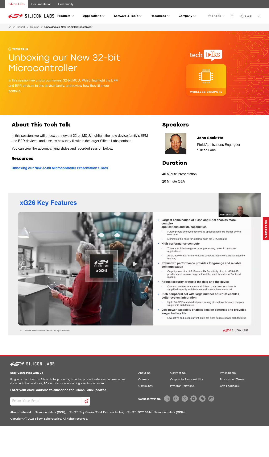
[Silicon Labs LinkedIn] (167, 398)
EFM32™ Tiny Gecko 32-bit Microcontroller (96, 412)
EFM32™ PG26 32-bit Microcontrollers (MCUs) (156, 412)
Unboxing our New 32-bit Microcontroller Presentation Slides (60, 168)
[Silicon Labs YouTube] (193, 398)
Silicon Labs (17, 4)
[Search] (259, 16)
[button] (266, 228)
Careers (143, 379)
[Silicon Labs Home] (9, 27)
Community (65, 4)
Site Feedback (229, 386)
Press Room (228, 373)
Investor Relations (182, 386)
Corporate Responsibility (186, 379)
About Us (144, 373)
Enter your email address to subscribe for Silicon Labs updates (58, 390)
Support (20, 27)
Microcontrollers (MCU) (50, 412)
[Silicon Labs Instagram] (176, 398)
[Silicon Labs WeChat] (202, 398)
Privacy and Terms (232, 379)
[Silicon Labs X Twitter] (185, 398)
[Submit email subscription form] (86, 401)
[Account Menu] (232, 16)
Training (34, 27)
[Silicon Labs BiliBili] (211, 398)
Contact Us (178, 373)
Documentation (41, 4)
